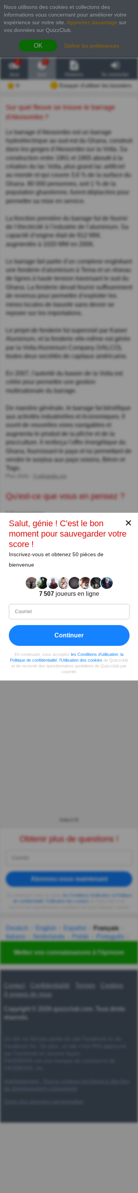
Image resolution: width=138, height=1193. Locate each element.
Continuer (69, 635)
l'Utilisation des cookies (80, 659)
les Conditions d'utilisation (94, 654)
